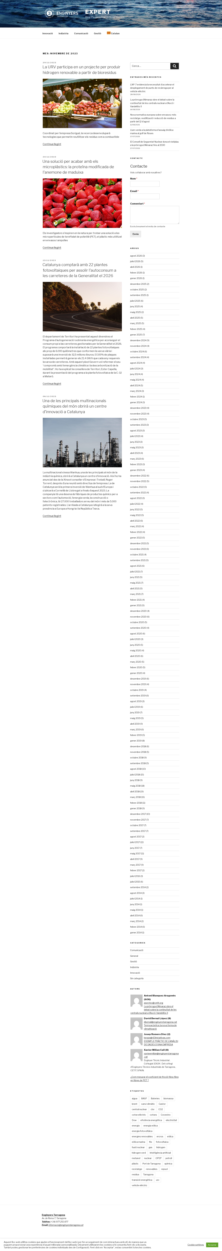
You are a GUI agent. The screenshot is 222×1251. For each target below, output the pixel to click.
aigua (134, 1098)
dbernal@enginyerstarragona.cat (160, 1022)
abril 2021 (135, 588)
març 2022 (135, 526)
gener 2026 (136, 278)
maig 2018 (135, 785)
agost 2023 (136, 430)
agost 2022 (136, 498)
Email (134, 191)
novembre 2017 (138, 819)
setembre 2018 (138, 763)
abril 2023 (135, 453)
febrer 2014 (136, 927)
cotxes (153, 1114)
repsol (164, 1169)
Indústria (63, 33)
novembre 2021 (138, 549)
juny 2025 (135, 306)
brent (134, 1104)
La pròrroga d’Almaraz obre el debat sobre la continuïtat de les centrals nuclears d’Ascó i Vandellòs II (152, 103)
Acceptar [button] (212, 1245)
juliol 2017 (135, 842)
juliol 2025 (135, 301)
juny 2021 (134, 577)
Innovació (47, 33)
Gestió (97, 33)
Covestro (166, 1114)
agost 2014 (136, 893)
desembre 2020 (138, 611)
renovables (151, 1169)
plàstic (135, 1163)
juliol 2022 (135, 504)
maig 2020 (135, 650)
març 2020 (135, 661)
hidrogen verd (139, 1152)
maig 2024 (135, 379)
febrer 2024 (136, 396)
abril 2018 (135, 791)
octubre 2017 (136, 825)
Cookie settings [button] (196, 1244)
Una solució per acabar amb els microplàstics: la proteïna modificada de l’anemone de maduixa (78, 167)
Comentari (137, 203)
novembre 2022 (138, 481)
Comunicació (81, 33)
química (168, 1163)
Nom (133, 178)
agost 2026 (136, 255)
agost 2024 (136, 363)
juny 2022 (135, 509)
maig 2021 (135, 582)
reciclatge (137, 1169)
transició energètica (142, 1180)
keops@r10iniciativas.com (157, 1037)
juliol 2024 (135, 368)
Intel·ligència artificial (160, 1152)
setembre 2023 (138, 425)
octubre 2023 (137, 419)
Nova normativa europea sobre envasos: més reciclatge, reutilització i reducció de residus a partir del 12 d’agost (153, 118)
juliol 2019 (135, 707)
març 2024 (135, 391)
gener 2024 (136, 402)
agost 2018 (136, 769)
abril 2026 (135, 267)
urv (157, 1180)
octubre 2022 (137, 487)
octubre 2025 (137, 289)
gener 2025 (136, 334)
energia (136, 1125)
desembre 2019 (138, 678)
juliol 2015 (135, 881)
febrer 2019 (136, 735)
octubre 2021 (136, 554)
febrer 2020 (136, 667)
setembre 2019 (138, 695)
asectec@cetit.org (153, 1003)
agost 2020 (136, 633)
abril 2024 (135, 385)
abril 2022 (135, 520)
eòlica (170, 1136)
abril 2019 (135, 723)
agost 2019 (136, 701)
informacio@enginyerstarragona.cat (66, 1225)
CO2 (160, 1109)
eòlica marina (138, 1142)
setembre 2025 (138, 295)
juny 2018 (135, 780)
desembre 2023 (138, 408)
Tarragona (148, 1174)
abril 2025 (135, 317)
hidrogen (160, 1147)
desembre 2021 (138, 543)
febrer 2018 (136, 803)
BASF (144, 1098)
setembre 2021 (138, 560)
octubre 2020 (137, 622)
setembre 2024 (138, 357)
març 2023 (135, 458)
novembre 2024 (138, 346)
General (134, 956)
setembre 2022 (138, 492)
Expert (98, 12)
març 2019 (135, 729)
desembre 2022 (138, 475)
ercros (160, 1136)
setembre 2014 (138, 887)
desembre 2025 (138, 284)
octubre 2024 (137, 351)
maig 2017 (135, 853)
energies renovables (142, 1136)
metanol (136, 1158)
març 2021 (135, 594)
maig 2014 (135, 910)
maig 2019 (135, 718)
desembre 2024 (138, 340)
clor (152, 1109)
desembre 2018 (138, 746)
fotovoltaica (162, 1142)
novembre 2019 (138, 684)
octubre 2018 (137, 757)
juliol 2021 (135, 571)
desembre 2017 (138, 814)
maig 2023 (135, 447)
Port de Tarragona (151, 1163)
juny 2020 (135, 645)
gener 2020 (136, 673)
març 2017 (135, 865)
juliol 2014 (135, 898)
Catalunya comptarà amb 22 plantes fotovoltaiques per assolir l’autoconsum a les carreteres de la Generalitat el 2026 (79, 270)
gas (150, 1147)
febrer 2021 (136, 600)
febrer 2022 (136, 532)
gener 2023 (136, 470)
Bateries (155, 1098)
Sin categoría (136, 978)
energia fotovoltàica (142, 1131)
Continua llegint (52, 144)
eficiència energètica (151, 1120)
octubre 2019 (137, 690)
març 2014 (135, 921)
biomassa (168, 1098)
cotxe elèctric (139, 1114)
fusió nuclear (138, 1147)
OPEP (159, 1158)
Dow (134, 1120)
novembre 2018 (138, 752)
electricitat (171, 1120)
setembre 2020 (138, 628)
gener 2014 (136, 932)
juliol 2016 (135, 876)
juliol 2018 (135, 774)
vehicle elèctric (139, 1185)
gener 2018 (136, 808)
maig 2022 (135, 515)
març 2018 (135, 797)
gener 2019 (136, 740)
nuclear (148, 1158)
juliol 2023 (135, 436)
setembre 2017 (138, 831)
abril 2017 (135, 859)
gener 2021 (136, 605)
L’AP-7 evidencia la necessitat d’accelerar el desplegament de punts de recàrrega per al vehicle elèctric (152, 88)
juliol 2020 (135, 639)
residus (135, 1174)
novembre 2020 (138, 616)
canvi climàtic (148, 1104)
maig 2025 (135, 312)
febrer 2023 (136, 464)
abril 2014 (135, 915)
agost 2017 (136, 836)
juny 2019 (135, 712)
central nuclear (139, 1109)
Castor (162, 1104)
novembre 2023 (138, 413)
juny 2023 (135, 442)
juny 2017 (134, 848)
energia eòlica (150, 1125)
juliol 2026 (135, 261)
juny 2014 (135, 904)
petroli (169, 1158)
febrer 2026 (136, 272)
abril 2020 (135, 656)
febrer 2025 (136, 329)
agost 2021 (136, 566)
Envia (136, 234)
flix (150, 1142)
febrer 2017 (136, 870)
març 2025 (135, 323)
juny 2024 (135, 374)
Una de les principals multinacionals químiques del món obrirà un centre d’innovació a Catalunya (74, 406)
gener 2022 (136, 537)
